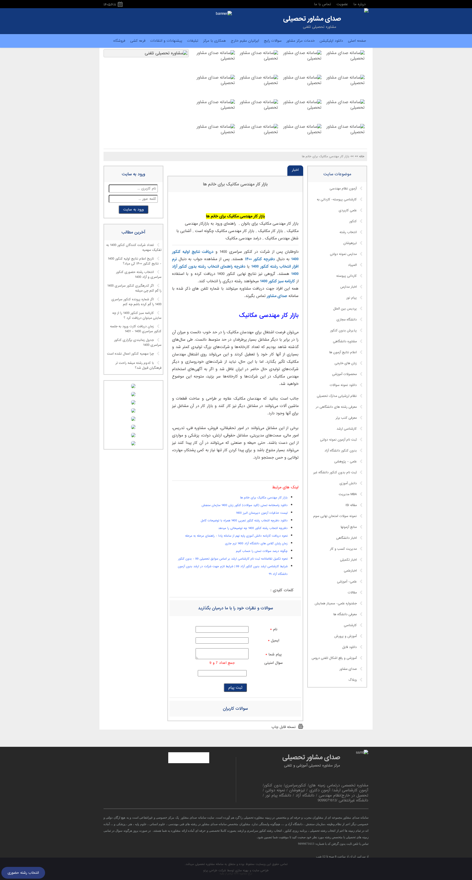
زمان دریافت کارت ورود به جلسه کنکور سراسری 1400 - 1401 (135, 329)
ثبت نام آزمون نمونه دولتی (338, 439)
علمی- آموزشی (347, 581)
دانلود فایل (349, 647)
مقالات (352, 592)
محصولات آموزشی (344, 374)
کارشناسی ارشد (347, 428)
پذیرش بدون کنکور (343, 330)
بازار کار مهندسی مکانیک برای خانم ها (235, 184)
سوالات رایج (273, 40)
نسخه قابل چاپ (284, 727)
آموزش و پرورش (345, 636)
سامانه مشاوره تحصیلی (208, 864)
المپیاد (352, 265)
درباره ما (359, 4)
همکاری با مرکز (214, 40)
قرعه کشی (137, 40)
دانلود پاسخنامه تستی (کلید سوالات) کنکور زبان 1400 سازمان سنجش (245, 505)
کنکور (353, 221)
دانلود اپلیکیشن (331, 40)
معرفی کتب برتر (346, 417)
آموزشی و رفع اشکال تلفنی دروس (334, 658)
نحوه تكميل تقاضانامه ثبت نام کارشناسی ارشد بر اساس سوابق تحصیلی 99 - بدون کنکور (233, 559)
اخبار (295, 170)
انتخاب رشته (348, 232)
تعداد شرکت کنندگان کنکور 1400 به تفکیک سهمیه (133, 248)
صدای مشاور (277, 296)
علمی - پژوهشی (345, 461)
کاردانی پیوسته (346, 275)
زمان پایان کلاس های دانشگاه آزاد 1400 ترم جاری (256, 543)
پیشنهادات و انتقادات (166, 40)
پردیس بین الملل (345, 308)
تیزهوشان (350, 243)
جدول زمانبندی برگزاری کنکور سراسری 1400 (137, 342)
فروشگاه (119, 40)
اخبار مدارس (348, 286)
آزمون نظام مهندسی (343, 188)
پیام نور (351, 297)
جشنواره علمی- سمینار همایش (336, 603)
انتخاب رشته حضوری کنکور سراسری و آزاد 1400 (138, 275)
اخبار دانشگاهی (346, 538)
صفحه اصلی (357, 40)
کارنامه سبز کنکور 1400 (277, 281)
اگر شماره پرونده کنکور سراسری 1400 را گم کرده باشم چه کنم (136, 302)
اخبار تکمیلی (348, 559)
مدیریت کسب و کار (343, 548)
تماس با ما (322, 4)
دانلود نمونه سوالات (343, 385)
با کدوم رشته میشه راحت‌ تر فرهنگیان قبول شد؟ (138, 365)
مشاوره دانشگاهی (345, 341)
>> (352, 156)
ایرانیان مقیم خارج (245, 40)
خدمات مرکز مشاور (301, 40)
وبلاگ (353, 679)
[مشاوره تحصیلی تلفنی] (366, 11)
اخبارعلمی (350, 570)
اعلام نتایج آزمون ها (343, 352)
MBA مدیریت (348, 494)
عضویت (342, 4)
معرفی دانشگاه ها (345, 614)
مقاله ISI (351, 505)
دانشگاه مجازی (347, 319)
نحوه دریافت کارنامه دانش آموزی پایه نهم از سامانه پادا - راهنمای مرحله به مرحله (236, 536)
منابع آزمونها (349, 527)
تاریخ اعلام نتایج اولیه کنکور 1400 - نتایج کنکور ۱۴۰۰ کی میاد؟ (134, 261)
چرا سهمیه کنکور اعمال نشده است (130, 353)
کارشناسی (350, 625)
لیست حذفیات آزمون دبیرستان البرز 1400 (262, 513)
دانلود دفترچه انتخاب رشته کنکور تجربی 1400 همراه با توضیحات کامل (244, 520)
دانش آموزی (348, 483)
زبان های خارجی (346, 363)
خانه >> (359, 156)
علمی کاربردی (348, 210)
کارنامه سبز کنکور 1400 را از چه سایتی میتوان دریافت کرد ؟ (136, 315)
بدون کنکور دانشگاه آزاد (340, 450)
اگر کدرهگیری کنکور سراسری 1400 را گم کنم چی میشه (134, 288)
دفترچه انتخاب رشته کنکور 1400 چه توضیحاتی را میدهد (253, 528)
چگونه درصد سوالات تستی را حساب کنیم (262, 551)
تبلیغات (192, 40)
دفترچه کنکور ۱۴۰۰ (260, 259)
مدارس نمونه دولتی (343, 254)
